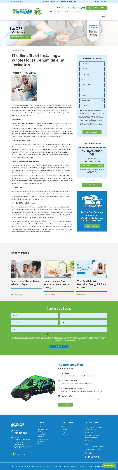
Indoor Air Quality (42, 439)
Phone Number (86, 74)
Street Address (86, 84)
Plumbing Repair (42, 432)
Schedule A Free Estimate (91, 165)
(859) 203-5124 (78, 8)
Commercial (40, 437)
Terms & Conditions (100, 466)
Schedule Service (98, 7)
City (83, 90)
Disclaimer (74, 466)
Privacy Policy (95, 124)
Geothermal (40, 441)
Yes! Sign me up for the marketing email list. (93, 110)
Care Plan (65, 434)
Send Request (92, 132)
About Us (65, 427)
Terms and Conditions (92, 125)
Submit (59, 346)
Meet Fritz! (22, 454)
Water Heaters (41, 434)
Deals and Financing (19, 37)
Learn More (92, 226)
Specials (64, 429)
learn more (65, 404)
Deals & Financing (101, 1)
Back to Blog (18, 50)
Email (83, 79)
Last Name (85, 69)
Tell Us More (85, 105)
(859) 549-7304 (89, 440)
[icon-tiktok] (99, 457)
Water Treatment (42, 444)
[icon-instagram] (92, 457)
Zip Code (84, 95)
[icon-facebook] (89, 457)
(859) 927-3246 (89, 432)
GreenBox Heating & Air (53, 134)
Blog (63, 432)
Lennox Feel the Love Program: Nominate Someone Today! (59, 1)
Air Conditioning (42, 429)
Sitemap (91, 466)
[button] (90, 180)
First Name (85, 63)
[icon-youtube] (95, 457)
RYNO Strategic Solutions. (61, 466)
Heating (39, 427)
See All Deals (91, 184)
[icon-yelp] (86, 457)
